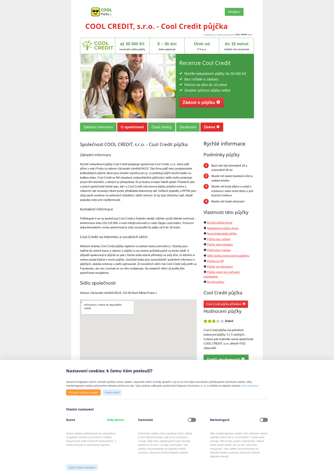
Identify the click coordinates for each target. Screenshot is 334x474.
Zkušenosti (188, 127)
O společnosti (132, 127)
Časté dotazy (162, 127)
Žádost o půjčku (199, 102)
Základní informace (98, 127)
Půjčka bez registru (219, 250)
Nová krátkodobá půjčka (222, 233)
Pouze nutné (112, 392)
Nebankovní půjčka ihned (222, 228)
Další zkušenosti (224, 359)
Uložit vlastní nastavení (82, 467)
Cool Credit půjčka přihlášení (224, 304)
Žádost (210, 127)
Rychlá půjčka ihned (225, 35)
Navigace (234, 11)
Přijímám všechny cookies (83, 392)
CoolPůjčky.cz (209, 35)
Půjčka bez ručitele (218, 239)
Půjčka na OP (215, 261)
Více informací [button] (250, 385)
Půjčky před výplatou (220, 244)
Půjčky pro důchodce (220, 266)
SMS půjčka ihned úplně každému (228, 255)
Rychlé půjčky (215, 282)
